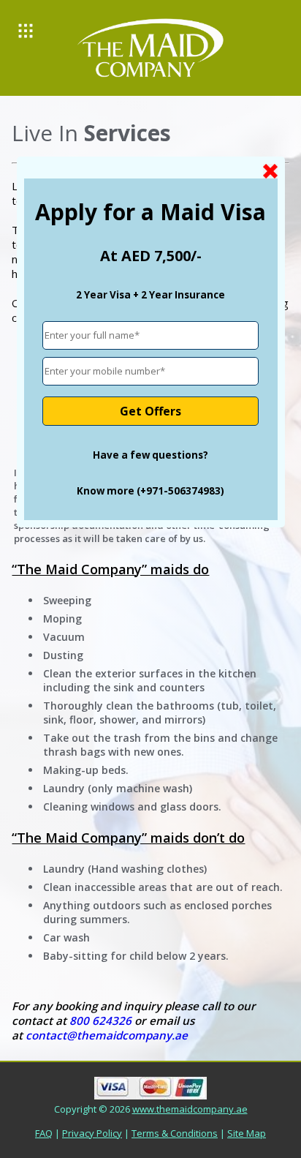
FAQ (44, 1133)
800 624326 (100, 1020)
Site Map (246, 1133)
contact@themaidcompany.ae (107, 1035)
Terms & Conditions (175, 1133)
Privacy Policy (92, 1133)
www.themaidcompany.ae (190, 1109)
